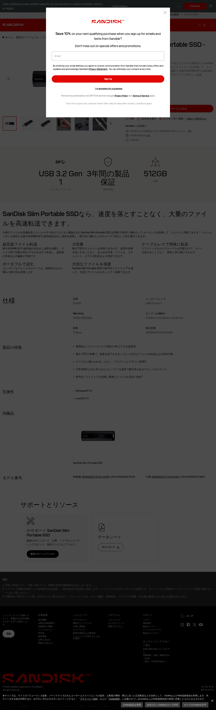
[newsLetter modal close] (165, 13)
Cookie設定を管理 (132, 704)
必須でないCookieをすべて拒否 (162, 704)
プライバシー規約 (89, 698)
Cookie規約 (114, 698)
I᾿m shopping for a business (108, 88)
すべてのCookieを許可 (195, 704)
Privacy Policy (121, 95)
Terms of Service (141, 95)
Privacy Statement (98, 69)
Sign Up (108, 79)
